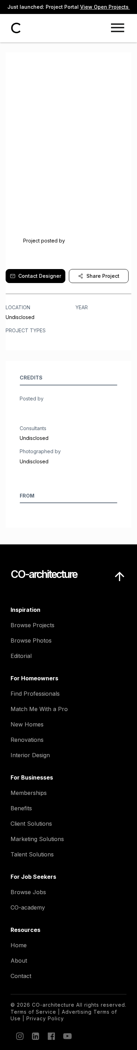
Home (19, 945)
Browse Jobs (28, 892)
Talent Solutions (32, 854)
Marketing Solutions (37, 838)
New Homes (27, 724)
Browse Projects (32, 625)
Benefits (21, 808)
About (19, 960)
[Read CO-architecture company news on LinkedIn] (35, 1036)
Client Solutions (31, 823)
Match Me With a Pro (39, 708)
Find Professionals (35, 693)
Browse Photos (31, 640)
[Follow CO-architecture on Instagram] (19, 1036)
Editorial (21, 655)
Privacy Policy (45, 1018)
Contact (21, 975)
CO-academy (28, 907)
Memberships (29, 792)
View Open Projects (105, 7)
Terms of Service (33, 1012)
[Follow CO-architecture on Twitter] (67, 1036)
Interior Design (30, 755)
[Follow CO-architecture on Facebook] (51, 1036)
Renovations (27, 739)
